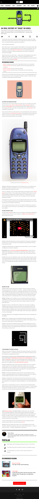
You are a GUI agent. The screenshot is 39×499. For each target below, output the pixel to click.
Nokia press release (8, 411)
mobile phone (19, 49)
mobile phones (27, 105)
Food (28, 5)
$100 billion (15, 59)
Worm (27, 213)
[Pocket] (23, 36)
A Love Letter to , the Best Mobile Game (19, 250)
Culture (2, 5)
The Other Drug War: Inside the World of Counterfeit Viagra (21, 447)
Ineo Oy (23, 422)
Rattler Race (31, 213)
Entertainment (8, 5)
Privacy (19, 494)
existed (9, 212)
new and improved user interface (15, 113)
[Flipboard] (16, 36)
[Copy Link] (30, 36)
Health (13, 5)
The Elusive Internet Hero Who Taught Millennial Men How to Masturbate (18, 64)
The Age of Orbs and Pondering (13, 68)
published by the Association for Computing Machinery (22, 357)
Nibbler (24, 213)
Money (25, 5)
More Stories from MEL (19, 483)
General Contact (19, 495)
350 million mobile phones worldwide (21, 362)
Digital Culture (4, 8)
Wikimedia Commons (25, 182)
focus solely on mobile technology (16, 105)
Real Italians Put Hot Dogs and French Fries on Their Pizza (21, 444)
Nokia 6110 (15, 49)
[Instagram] (37, 36)
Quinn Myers (10, 8)
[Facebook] (9, 36)
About (16, 494)
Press (23, 494)
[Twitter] (2, 36)
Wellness (33, 5)
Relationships (19, 5)
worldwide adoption (8, 106)
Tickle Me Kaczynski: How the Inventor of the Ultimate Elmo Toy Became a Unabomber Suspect (23, 474)
